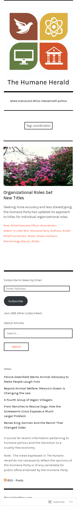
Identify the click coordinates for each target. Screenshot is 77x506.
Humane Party (40, 230)
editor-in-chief (13, 230)
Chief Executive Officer (25, 225)
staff (67, 230)
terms (26, 241)
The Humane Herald (38, 82)
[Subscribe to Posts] (5, 480)
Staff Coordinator (16, 236)
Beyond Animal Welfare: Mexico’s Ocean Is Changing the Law (34, 390)
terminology (12, 241)
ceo (7, 225)
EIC (27, 230)
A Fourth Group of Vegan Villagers (28, 400)
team (32, 236)
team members (47, 236)
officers (56, 230)
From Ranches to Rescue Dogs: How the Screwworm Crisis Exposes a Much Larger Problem (32, 411)
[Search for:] (38, 333)
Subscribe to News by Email (23, 280)
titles (36, 241)
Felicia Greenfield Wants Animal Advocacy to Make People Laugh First (36, 379)
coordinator (49, 225)
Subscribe (15, 301)
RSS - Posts (15, 480)
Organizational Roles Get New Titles (28, 195)
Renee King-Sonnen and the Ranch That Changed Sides (33, 425)
